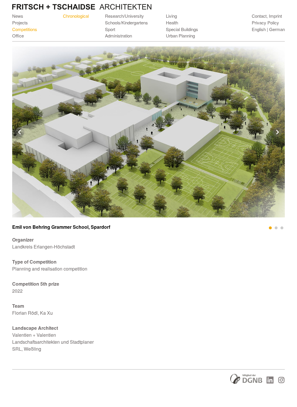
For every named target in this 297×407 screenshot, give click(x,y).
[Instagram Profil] (281, 381)
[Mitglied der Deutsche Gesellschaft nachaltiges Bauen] (246, 382)
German (277, 29)
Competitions (24, 29)
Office (18, 36)
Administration (118, 36)
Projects (20, 22)
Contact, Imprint (267, 16)
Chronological (76, 16)
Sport (110, 29)
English (259, 29)
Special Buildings (182, 29)
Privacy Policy (265, 22)
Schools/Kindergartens (126, 22)
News (17, 16)
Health (172, 22)
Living (171, 16)
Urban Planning (180, 36)
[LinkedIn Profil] (270, 381)
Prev (19, 132)
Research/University (124, 16)
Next (277, 132)
